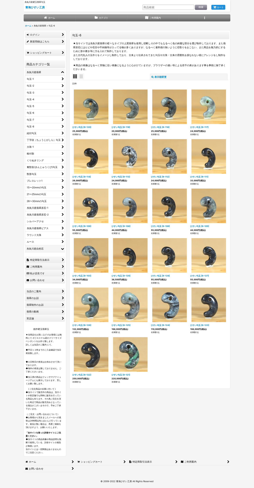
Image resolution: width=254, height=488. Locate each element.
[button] (204, 17)
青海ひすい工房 (35, 7)
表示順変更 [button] (160, 76)
